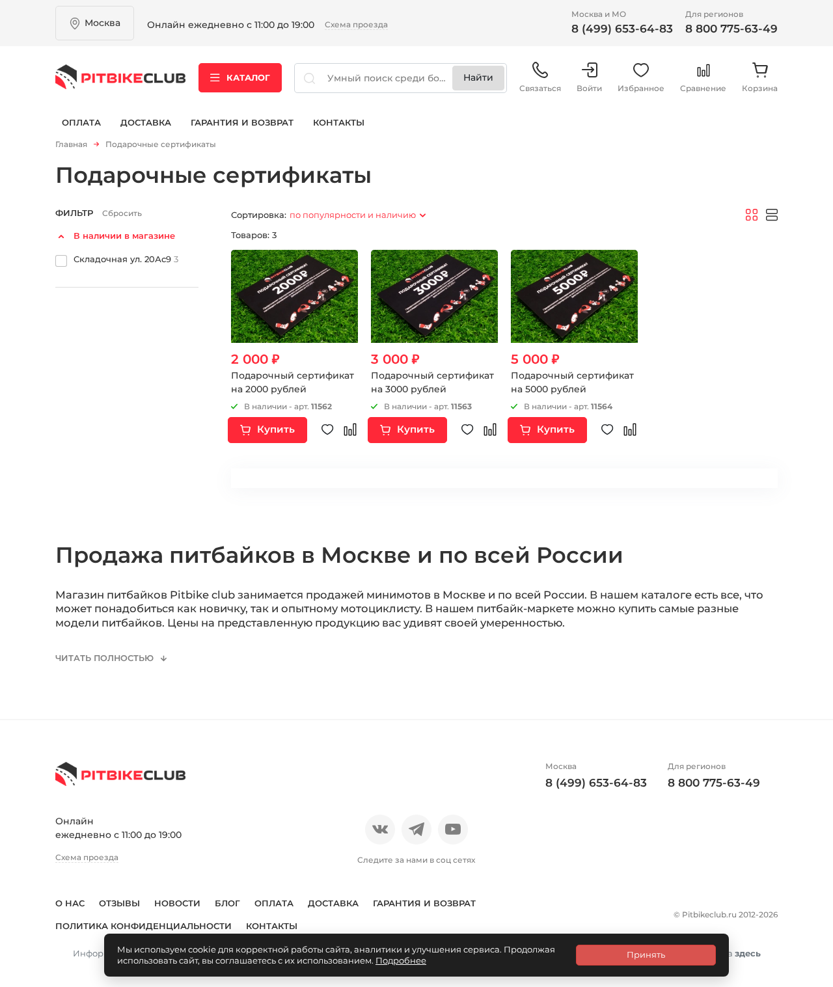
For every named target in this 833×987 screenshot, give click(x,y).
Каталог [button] (248, 77)
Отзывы (119, 903)
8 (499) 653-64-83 (622, 28)
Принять (646, 954)
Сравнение (703, 88)
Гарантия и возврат (242, 122)
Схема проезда (356, 24)
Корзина (760, 88)
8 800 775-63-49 (731, 28)
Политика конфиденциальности (143, 926)
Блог (227, 903)
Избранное (641, 88)
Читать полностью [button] (105, 658)
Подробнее (401, 960)
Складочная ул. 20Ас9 (126, 258)
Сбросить (122, 213)
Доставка (145, 122)
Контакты (338, 122)
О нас (70, 903)
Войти (589, 88)
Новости (177, 903)
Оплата (81, 122)
